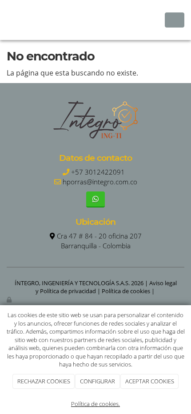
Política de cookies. (95, 404)
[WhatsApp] (95, 199)
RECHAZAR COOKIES (43, 381)
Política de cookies (126, 291)
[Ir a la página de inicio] (4, 20)
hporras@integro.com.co (100, 182)
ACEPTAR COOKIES (149, 381)
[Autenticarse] (10, 299)
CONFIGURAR (97, 381)
